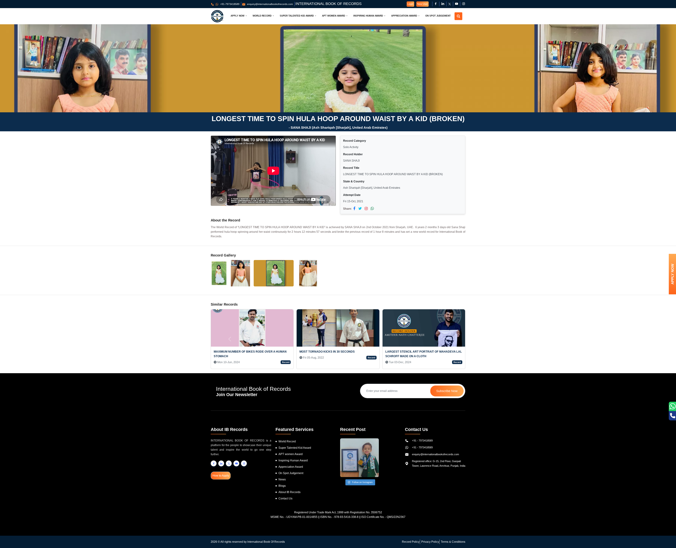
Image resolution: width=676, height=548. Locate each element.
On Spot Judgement (438, 15)
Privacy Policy (430, 541)
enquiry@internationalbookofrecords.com (269, 4)
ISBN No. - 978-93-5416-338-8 (339, 516)
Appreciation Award (404, 15)
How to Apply (220, 475)
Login (410, 3)
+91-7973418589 (229, 4)
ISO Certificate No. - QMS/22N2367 (383, 516)
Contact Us (285, 498)
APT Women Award (334, 15)
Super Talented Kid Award (297, 15)
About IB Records (289, 492)
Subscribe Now (447, 391)
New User (422, 3)
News (282, 479)
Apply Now (238, 15)
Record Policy (411, 541)
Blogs (282, 485)
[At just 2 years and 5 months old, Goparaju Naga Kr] (359, 457)
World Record (262, 15)
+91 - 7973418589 (422, 440)
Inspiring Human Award (368, 15)
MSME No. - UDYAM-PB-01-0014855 (294, 516)
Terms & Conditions (453, 541)
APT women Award (290, 454)
